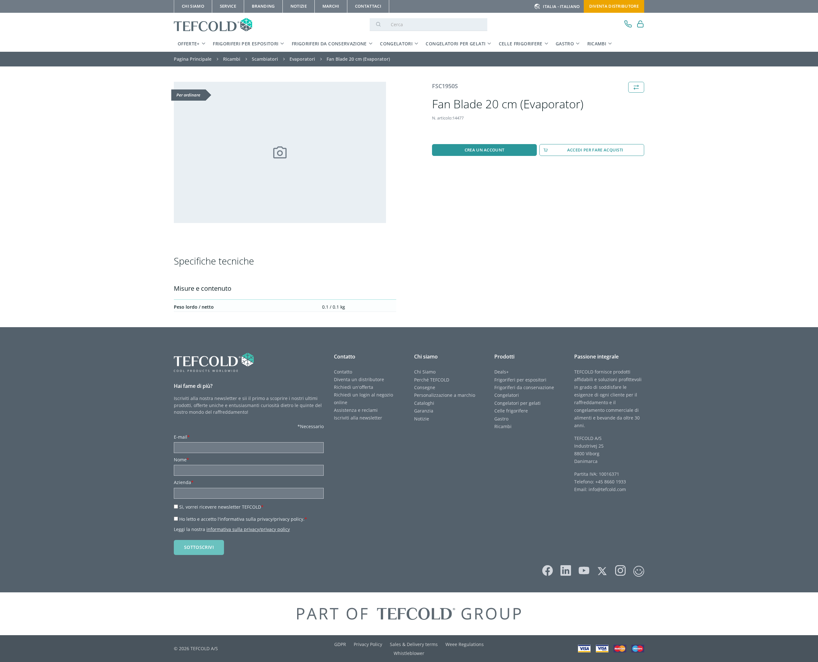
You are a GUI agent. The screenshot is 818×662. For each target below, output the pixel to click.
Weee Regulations (464, 644)
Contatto (343, 372)
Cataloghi (424, 403)
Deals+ (501, 372)
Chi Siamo (425, 372)
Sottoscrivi (199, 547)
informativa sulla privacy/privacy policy (248, 529)
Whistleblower (409, 653)
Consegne (424, 387)
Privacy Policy (368, 644)
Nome (181, 460)
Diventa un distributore (359, 379)
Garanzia (423, 411)
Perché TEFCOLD (431, 380)
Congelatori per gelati (455, 44)
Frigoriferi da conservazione (329, 44)
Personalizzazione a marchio (444, 395)
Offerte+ (189, 44)
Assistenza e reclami (356, 410)
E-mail (182, 437)
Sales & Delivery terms (414, 644)
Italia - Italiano (561, 6)
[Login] (640, 24)
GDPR (340, 644)
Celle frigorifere (521, 44)
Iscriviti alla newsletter (358, 418)
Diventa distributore (614, 6)
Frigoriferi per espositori (245, 44)
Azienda (184, 482)
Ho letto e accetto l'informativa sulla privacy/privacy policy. (243, 519)
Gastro (565, 44)
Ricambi (596, 44)
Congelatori (396, 44)
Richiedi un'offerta (353, 387)
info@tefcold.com (607, 489)
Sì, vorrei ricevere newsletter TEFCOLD (221, 507)
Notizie (421, 419)
